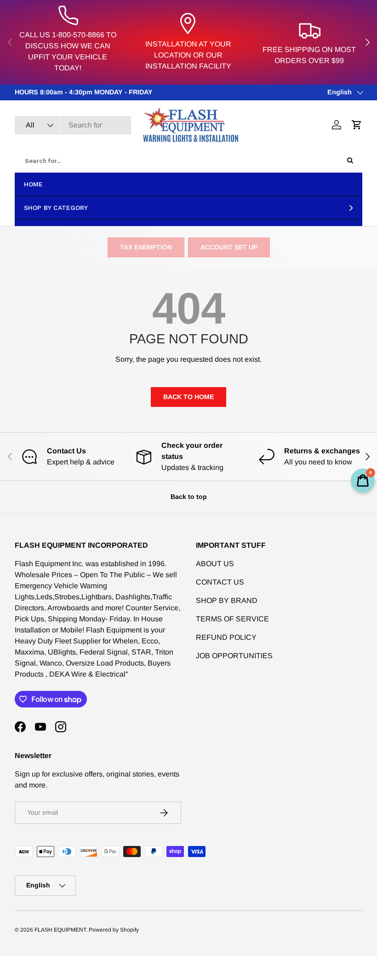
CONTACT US (220, 582)
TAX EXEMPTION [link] (146, 247)
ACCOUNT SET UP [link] (228, 247)
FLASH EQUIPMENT (60, 930)
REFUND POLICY (226, 637)
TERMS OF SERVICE (232, 619)
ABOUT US (215, 564)
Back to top (189, 496)
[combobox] (73, 125)
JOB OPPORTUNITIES (234, 656)
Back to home (188, 396)
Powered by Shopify (114, 930)
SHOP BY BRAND (226, 600)
